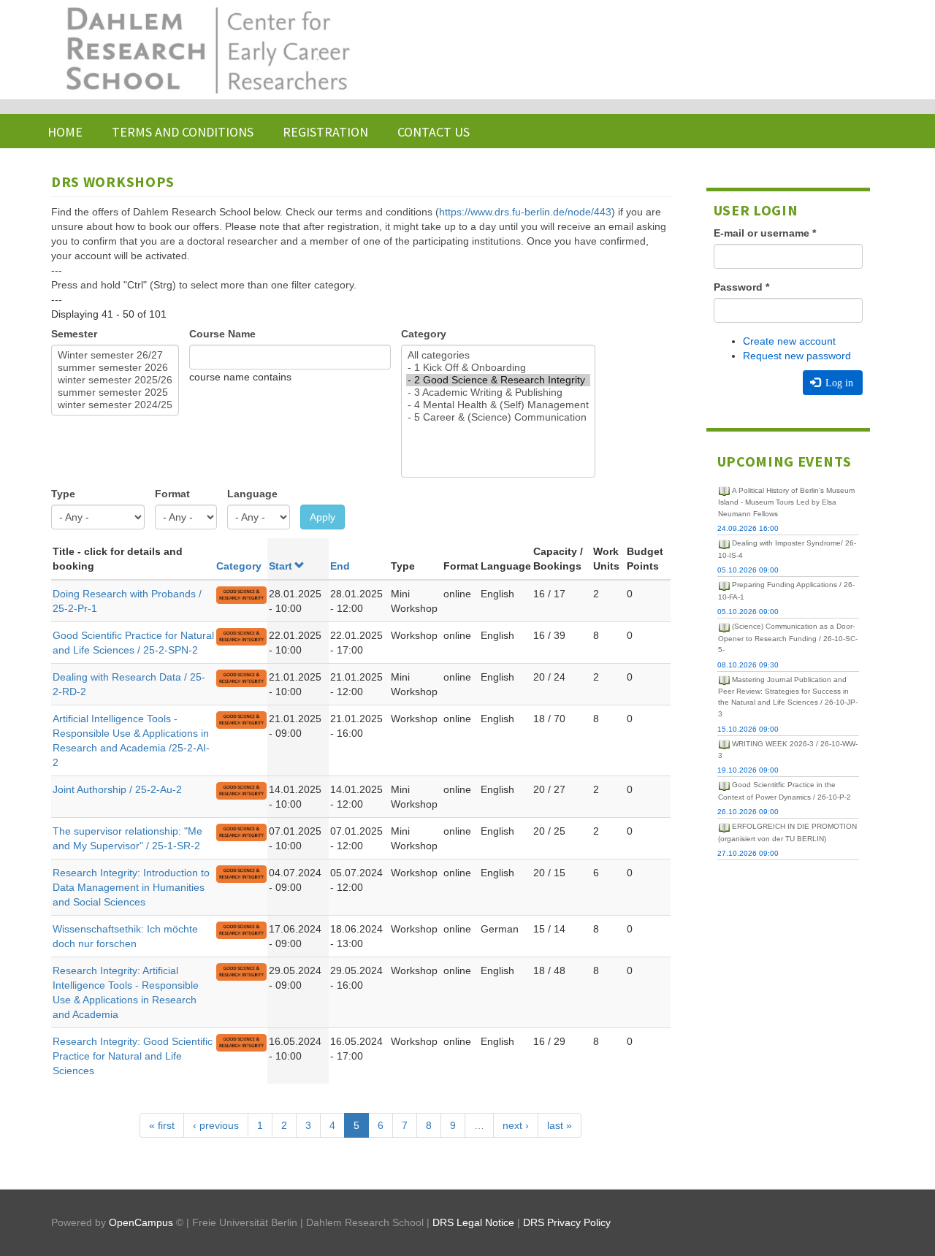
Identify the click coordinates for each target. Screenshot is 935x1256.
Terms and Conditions (182, 131)
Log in (838, 383)
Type (63, 493)
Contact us (433, 131)
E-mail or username (765, 233)
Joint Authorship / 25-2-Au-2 (117, 789)
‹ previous (216, 1125)
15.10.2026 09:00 (748, 729)
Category (423, 334)
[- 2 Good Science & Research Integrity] (498, 380)
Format (172, 493)
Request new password (797, 355)
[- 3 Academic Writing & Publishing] (498, 392)
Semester (74, 334)
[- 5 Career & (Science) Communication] (498, 417)
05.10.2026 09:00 (748, 570)
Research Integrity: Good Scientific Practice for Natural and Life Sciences (133, 1055)
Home (65, 131)
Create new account (789, 341)
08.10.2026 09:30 (748, 665)
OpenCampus (141, 1222)
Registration (325, 131)
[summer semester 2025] (115, 392)
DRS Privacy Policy (567, 1222)
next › (516, 1125)
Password (741, 287)
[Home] (206, 49)
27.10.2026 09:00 (748, 853)
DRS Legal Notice (473, 1222)
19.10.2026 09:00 (748, 770)
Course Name (222, 334)
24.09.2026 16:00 (748, 528)
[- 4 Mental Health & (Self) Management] (498, 405)
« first (162, 1125)
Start (280, 566)
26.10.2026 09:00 (748, 812)
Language (252, 493)
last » (559, 1125)
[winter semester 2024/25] (115, 405)
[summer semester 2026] (115, 367)
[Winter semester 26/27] (115, 355)
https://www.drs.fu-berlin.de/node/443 (525, 212)
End (340, 566)
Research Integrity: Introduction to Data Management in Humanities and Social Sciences (131, 887)
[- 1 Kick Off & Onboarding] (498, 367)
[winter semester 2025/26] (115, 380)
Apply (322, 517)
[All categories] (498, 355)
